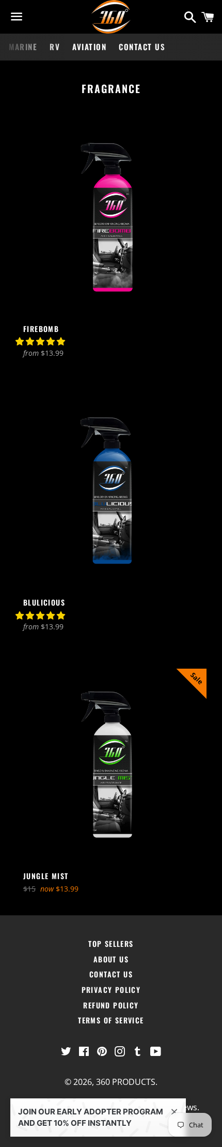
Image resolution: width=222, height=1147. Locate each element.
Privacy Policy (111, 989)
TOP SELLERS (110, 943)
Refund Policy (110, 1005)
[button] (41, 341)
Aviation (89, 46)
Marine (23, 46)
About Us (111, 959)
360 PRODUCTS (125, 1082)
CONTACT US (142, 46)
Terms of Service (111, 1020)
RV (55, 46)
